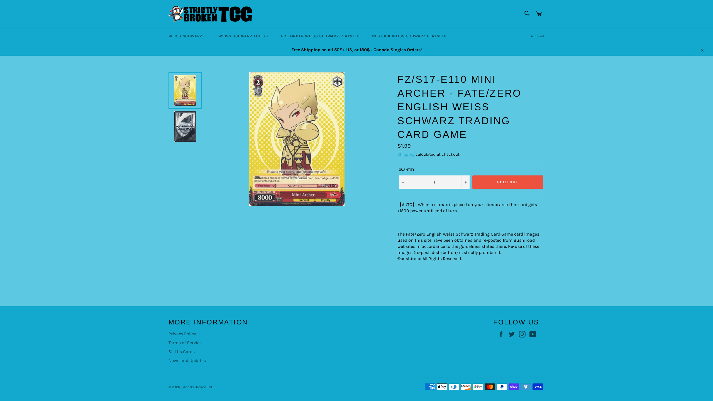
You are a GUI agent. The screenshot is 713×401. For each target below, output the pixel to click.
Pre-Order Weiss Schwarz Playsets (320, 36)
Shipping (405, 154)
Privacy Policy (182, 333)
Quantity (406, 170)
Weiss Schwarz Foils (242, 36)
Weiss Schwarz (186, 36)
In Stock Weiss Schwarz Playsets (409, 36)
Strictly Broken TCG (197, 387)
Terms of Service (185, 342)
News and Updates (187, 360)
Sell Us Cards (182, 351)
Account (537, 36)
